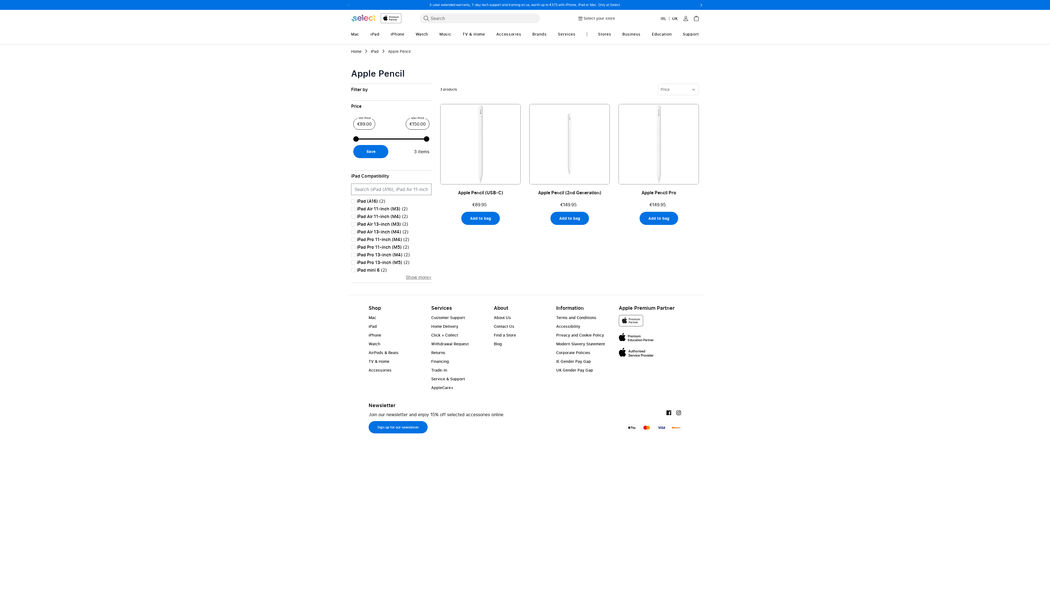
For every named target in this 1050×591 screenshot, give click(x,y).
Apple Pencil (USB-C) (480, 193)
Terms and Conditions (576, 317)
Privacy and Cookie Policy (580, 335)
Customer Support (448, 317)
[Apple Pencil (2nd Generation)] (569, 144)
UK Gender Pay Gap (574, 370)
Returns (438, 352)
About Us (502, 317)
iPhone (375, 335)
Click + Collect (444, 335)
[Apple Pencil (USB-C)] (480, 144)
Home (356, 51)
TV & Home (379, 361)
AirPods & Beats (384, 352)
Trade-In (439, 370)
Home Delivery (444, 326)
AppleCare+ (442, 387)
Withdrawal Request (450, 343)
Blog (498, 343)
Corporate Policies (573, 352)
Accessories (380, 370)
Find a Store (505, 335)
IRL (663, 18)
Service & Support (448, 378)
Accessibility (568, 326)
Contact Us (504, 326)
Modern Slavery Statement (580, 343)
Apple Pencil (399, 51)
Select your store (599, 18)
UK (675, 18)
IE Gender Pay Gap (573, 361)
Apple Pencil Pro (658, 193)
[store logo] (376, 18)
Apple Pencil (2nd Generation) (569, 193)
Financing (440, 361)
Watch (374, 343)
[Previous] (349, 5)
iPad (375, 51)
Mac (372, 317)
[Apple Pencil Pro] (659, 144)
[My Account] (685, 18)
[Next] (701, 5)
